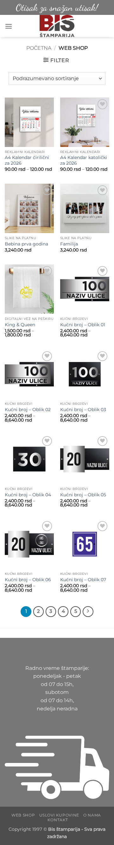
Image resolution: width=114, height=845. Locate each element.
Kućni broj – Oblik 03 (83, 409)
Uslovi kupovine (59, 815)
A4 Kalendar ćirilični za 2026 (27, 160)
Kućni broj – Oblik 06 (28, 579)
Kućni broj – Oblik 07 (83, 579)
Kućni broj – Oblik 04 (28, 494)
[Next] (88, 611)
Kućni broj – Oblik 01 (82, 324)
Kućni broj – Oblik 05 (83, 494)
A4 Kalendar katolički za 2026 (83, 160)
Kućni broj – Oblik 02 (28, 409)
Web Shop (23, 815)
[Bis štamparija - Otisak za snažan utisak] (57, 26)
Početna (38, 48)
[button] (8, 26)
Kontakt (58, 819)
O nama (92, 815)
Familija (69, 243)
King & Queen (20, 324)
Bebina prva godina (26, 243)
